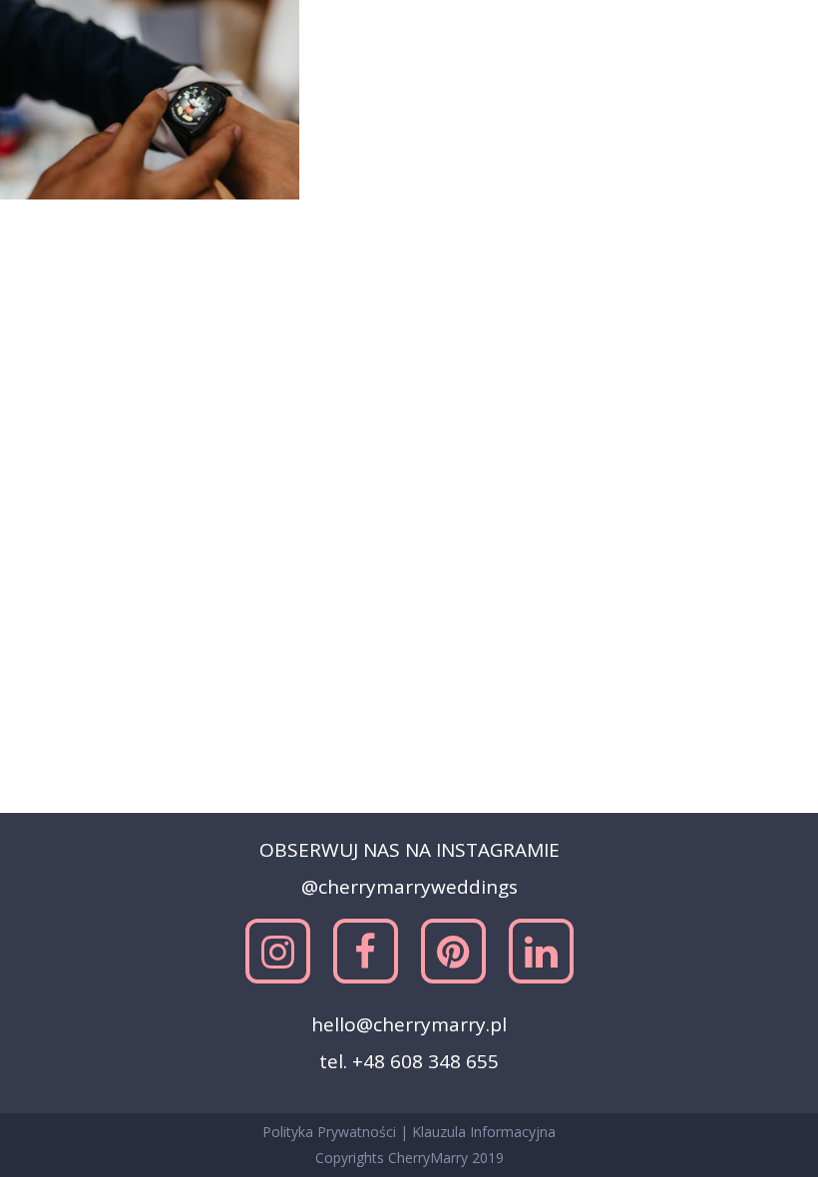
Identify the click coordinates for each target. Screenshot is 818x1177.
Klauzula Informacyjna (484, 1131)
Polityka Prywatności (331, 1131)
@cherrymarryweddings (409, 887)
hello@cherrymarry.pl (409, 1024)
